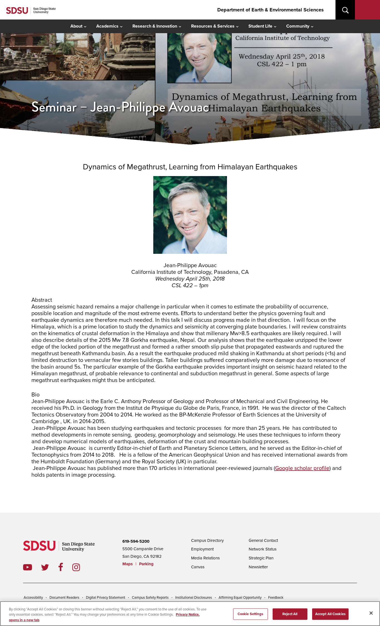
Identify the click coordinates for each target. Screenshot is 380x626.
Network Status (263, 549)
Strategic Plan (261, 558)
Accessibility (33, 597)
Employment (202, 549)
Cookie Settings (250, 614)
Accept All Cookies (330, 614)
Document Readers (64, 597)
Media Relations (205, 558)
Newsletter (258, 566)
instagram (80, 567)
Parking (146, 563)
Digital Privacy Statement (105, 597)
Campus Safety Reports (150, 597)
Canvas (197, 566)
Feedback (275, 597)
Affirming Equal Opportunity (240, 597)
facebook (65, 567)
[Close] (371, 613)
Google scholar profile (302, 468)
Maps (127, 563)
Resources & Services (213, 26)
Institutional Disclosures (193, 597)
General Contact (263, 540)
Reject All (289, 614)
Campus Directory (207, 540)
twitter (49, 567)
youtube (27, 567)
